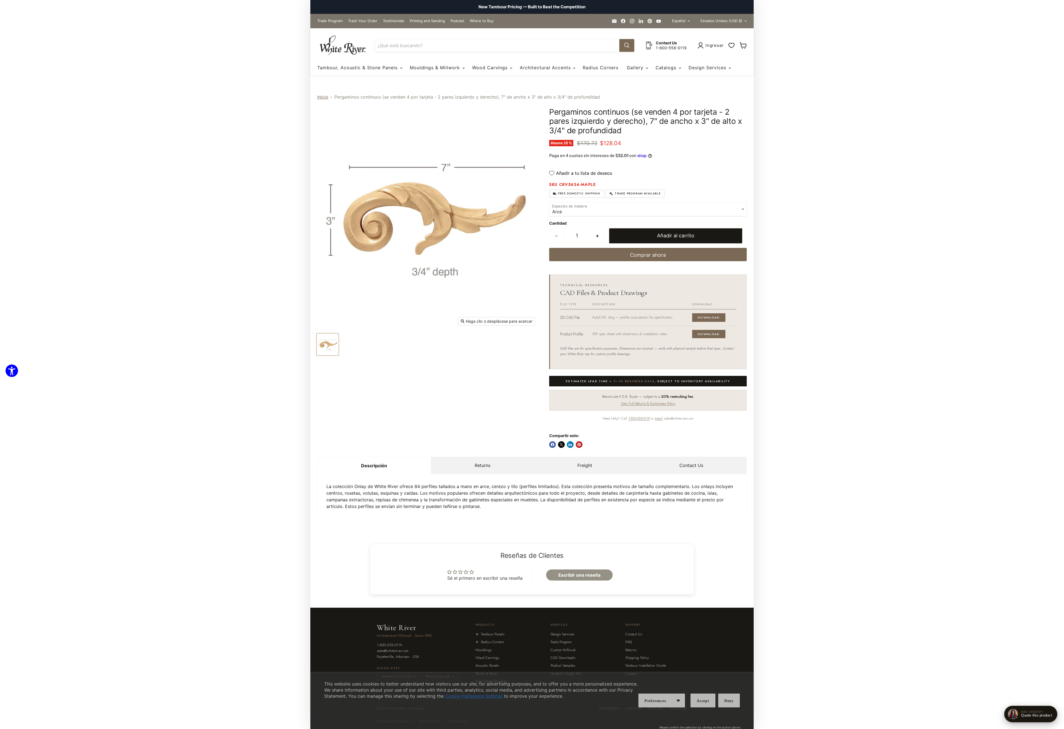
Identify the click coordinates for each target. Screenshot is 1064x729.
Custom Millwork (563, 650)
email (659, 418)
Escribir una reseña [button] (579, 575)
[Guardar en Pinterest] (579, 444)
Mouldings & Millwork (436, 67)
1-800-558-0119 (639, 418)
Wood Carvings (490, 67)
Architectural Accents (546, 67)
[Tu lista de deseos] (731, 45)
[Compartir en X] (561, 444)
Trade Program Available (638, 193)
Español (679, 21)
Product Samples (563, 665)
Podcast (457, 21)
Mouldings (483, 650)
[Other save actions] (678, 700)
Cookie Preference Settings (474, 696)
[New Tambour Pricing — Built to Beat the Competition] (532, 6)
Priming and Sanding (427, 21)
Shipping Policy (637, 657)
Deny (729, 701)
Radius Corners (600, 67)
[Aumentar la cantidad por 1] (597, 235)
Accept (703, 701)
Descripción (374, 465)
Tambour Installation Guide (645, 665)
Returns (482, 465)
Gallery (636, 67)
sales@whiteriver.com (392, 651)
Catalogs (667, 67)
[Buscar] (626, 45)
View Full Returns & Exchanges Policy (648, 403)
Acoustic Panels (487, 665)
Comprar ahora (648, 255)
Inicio (322, 96)
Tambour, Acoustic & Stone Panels (358, 67)
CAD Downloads (563, 657)
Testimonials (393, 21)
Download (709, 317)
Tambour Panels (489, 634)
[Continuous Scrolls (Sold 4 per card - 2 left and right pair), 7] (328, 344)
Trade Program (329, 21)
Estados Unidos (721, 21)
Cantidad (558, 223)
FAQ (628, 642)
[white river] (342, 45)
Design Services (708, 67)
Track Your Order (362, 21)
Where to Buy (481, 21)
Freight (584, 465)
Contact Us (691, 465)
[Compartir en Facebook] (552, 444)
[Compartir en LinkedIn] (570, 444)
